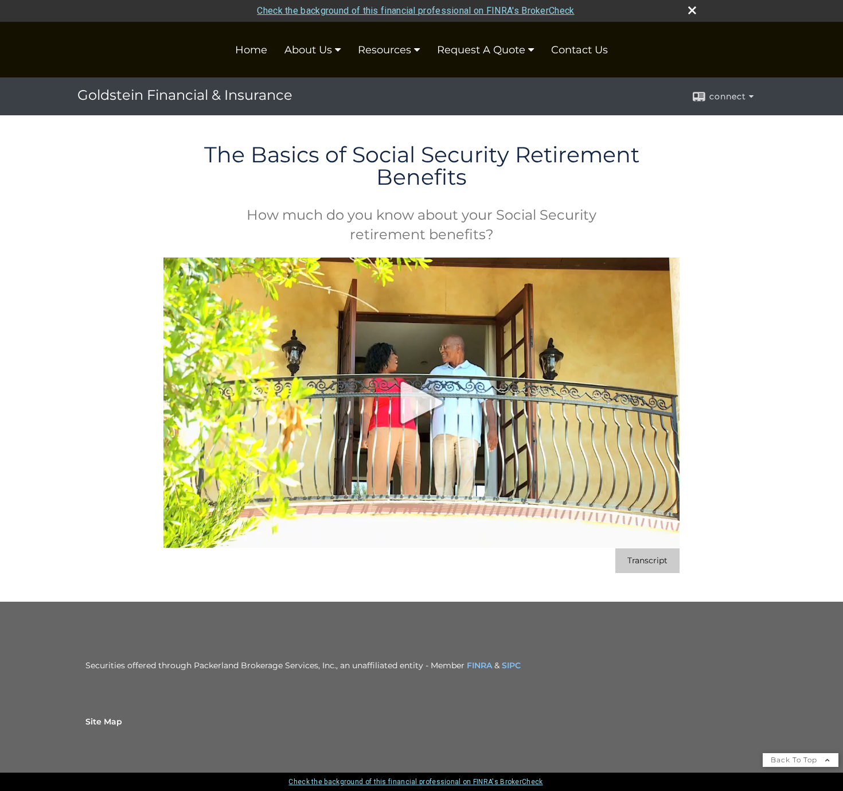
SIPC (511, 665)
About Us (308, 50)
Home (251, 50)
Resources (384, 50)
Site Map (103, 721)
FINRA (479, 665)
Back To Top (795, 759)
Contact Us (579, 50)
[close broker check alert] (692, 10)
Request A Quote (481, 50)
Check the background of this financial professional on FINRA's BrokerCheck (415, 10)
